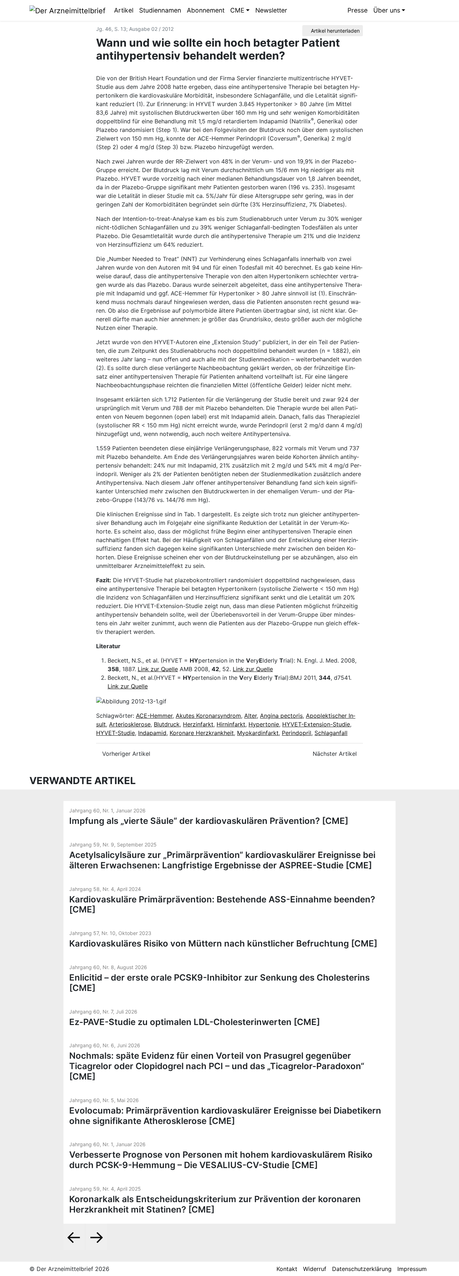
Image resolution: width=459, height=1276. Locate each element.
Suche (413, 10)
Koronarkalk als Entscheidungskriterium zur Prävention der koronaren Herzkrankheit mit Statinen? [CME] (215, 1204)
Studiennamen (160, 10)
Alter (250, 715)
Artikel (123, 10)
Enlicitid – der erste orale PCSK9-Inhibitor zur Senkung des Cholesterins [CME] (219, 982)
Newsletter (271, 10)
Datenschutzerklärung (362, 1268)
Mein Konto (424, 10)
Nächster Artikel (336, 753)
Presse (357, 10)
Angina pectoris (281, 715)
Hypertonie (264, 724)
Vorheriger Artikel (125, 753)
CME (237, 10)
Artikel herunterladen (334, 31)
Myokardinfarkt (258, 732)
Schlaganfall (330, 732)
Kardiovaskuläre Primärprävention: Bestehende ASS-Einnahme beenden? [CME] (222, 904)
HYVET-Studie (115, 732)
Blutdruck (167, 724)
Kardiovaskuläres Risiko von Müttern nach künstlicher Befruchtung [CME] (223, 943)
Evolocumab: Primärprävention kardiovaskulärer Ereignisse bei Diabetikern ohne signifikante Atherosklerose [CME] (225, 1115)
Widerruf (314, 1268)
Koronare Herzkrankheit (202, 732)
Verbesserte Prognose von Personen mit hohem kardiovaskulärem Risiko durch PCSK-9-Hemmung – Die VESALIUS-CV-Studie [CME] (221, 1159)
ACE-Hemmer (154, 715)
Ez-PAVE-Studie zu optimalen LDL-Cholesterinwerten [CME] (194, 1022)
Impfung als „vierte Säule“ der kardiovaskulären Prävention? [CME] (208, 821)
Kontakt (286, 1268)
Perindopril (296, 732)
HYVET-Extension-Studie (316, 724)
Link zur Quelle (158, 669)
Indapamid (152, 732)
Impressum (412, 1268)
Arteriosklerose (130, 724)
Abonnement (205, 10)
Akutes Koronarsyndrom (208, 715)
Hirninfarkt (231, 724)
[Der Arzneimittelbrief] (67, 10)
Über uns (386, 10)
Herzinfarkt (198, 724)
